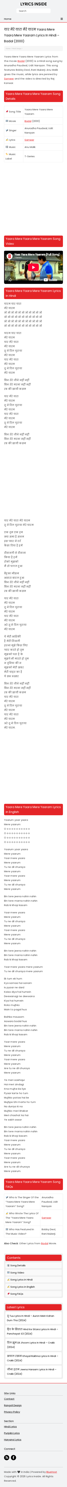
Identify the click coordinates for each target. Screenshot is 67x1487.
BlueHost (51, 1472)
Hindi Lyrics (10, 1426)
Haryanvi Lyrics (12, 1439)
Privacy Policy (12, 1412)
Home (8, 48)
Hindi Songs (16, 48)
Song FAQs (16, 1294)
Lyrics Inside (33, 4)
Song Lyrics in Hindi (21, 1279)
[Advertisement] (33, 199)
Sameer (9, 78)
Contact (9, 1398)
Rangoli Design (13, 1405)
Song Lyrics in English (22, 1286)
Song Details (18, 1265)
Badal (21, 61)
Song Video (17, 1272)
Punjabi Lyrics (12, 1433)
